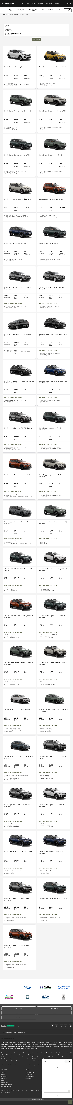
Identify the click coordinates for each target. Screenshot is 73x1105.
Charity (3, 1080)
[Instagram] (70, 1025)
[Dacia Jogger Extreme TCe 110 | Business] (19, 463)
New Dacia (10, 10)
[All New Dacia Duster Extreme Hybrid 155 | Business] (53, 651)
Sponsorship (4, 1078)
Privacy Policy (29, 1074)
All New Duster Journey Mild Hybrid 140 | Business (53, 569)
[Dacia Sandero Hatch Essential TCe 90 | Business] (19, 275)
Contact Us (58, 10)
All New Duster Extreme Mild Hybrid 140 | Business (18, 616)
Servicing (50, 9)
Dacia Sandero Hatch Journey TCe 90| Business (17, 335)
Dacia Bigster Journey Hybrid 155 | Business (51, 852)
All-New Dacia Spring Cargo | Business (18, 709)
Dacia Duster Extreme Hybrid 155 (50, 155)
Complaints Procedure (6, 1084)
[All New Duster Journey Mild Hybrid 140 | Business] (53, 557)
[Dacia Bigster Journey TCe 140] (19, 231)
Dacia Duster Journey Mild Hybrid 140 (17, 111)
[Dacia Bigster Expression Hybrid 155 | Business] (53, 793)
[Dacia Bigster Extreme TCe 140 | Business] (53, 887)
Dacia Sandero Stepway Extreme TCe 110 (53, 67)
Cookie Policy (29, 1078)
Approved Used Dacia (33, 10)
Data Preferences (30, 1076)
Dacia (19, 14)
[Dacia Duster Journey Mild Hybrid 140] (19, 99)
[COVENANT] (64, 997)
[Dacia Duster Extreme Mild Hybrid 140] (53, 99)
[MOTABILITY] (64, 987)
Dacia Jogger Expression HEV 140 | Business (51, 476)
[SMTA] (46, 987)
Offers (43, 9)
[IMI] (28, 997)
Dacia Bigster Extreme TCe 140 (49, 243)
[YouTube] (61, 1025)
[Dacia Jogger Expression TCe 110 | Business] (53, 416)
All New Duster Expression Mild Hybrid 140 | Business (18, 569)
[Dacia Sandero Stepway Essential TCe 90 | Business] (53, 322)
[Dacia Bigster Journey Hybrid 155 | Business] (53, 840)
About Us (3, 1072)
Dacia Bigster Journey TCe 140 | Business (18, 852)
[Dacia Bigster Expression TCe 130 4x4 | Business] (53, 745)
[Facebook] (52, 1025)
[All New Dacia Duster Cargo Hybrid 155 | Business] (53, 510)
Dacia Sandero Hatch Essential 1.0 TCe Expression (52, 288)
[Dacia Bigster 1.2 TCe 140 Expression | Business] (19, 793)
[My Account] (70, 3)
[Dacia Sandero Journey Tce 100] (19, 55)
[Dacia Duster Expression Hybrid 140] (19, 143)
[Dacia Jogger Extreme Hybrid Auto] (53, 187)
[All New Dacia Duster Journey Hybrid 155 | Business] (19, 651)
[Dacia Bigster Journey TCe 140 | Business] (19, 840)
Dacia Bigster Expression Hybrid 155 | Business (52, 805)
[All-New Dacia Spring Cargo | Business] (19, 698)
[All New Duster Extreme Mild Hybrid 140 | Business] (19, 604)
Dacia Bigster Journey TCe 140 (15, 243)
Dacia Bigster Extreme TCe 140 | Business (53, 898)
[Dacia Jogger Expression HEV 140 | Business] (53, 463)
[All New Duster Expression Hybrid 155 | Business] (53, 604)
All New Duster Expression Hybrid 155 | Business (52, 616)
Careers (3, 1074)
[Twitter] (56, 1025)
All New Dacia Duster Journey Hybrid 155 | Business (19, 663)
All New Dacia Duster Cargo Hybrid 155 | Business (53, 522)
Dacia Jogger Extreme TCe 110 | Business (18, 475)
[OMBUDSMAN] (9, 997)
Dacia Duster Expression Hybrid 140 (17, 155)
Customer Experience (6, 1086)
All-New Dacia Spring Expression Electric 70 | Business (53, 710)
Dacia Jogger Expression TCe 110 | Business (50, 429)
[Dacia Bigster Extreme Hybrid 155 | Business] (19, 887)
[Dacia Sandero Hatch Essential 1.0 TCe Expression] (53, 275)
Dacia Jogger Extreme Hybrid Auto (51, 199)
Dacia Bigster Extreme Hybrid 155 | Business (16, 899)
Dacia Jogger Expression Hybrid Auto (17, 199)
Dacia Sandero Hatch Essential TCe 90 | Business (18, 288)
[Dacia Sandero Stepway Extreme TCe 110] (53, 55)
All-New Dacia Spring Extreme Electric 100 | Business (19, 757)
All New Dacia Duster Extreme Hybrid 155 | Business (54, 663)
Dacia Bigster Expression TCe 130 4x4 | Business (52, 757)
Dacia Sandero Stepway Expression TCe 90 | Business (53, 382)
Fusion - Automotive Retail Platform (36, 1099)
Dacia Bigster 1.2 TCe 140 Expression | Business (17, 805)
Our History (4, 1076)
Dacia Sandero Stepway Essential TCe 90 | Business (53, 335)
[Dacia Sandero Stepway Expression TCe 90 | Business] (53, 369)
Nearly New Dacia (20, 10)
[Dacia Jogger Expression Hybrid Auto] (19, 187)
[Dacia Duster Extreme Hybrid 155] (53, 143)
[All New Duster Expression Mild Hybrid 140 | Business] (19, 557)
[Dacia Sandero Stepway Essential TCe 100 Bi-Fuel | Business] (19, 369)
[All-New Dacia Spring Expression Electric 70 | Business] (53, 698)
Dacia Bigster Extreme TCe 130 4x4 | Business (17, 946)
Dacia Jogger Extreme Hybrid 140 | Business (16, 522)
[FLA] (28, 987)
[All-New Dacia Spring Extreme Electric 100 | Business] (19, 745)
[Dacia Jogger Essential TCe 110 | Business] (19, 416)
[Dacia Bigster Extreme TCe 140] (53, 231)
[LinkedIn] (65, 1025)
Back (4, 14)
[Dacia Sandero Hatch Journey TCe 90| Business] (19, 322)
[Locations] (68, 3)
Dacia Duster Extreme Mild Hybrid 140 (52, 111)
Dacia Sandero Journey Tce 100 (15, 67)
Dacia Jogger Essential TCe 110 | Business (18, 428)
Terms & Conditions (30, 1072)
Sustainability (4, 1082)
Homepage (14, 14)
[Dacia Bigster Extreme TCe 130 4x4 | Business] (19, 934)
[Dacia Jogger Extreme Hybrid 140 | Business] (19, 510)
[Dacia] (5, 10)
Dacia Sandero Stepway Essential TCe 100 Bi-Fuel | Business (19, 382)
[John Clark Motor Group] (7, 3)
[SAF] (46, 997)
